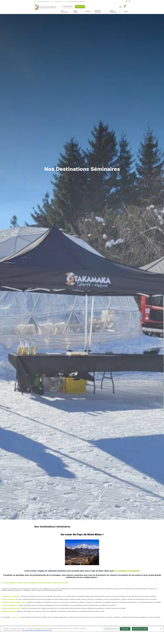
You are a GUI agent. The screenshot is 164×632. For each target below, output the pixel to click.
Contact (126, 11)
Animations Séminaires (97, 11)
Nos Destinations (64, 11)
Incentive (87, 11)
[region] (82, 629)
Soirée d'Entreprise (113, 11)
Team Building (75, 11)
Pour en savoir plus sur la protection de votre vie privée (37, 630)
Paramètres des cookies (110, 628)
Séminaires (80, 6)
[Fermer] (161, 629)
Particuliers (67, 6)
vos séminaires (15, 617)
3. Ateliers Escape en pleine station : (14, 602)
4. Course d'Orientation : (9, 605)
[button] (82, 517)
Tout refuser (125, 628)
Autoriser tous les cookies (140, 628)
